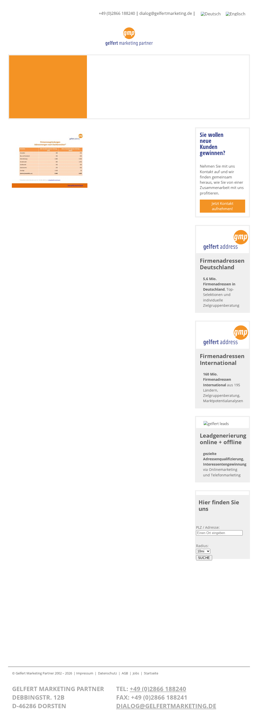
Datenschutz (107, 673)
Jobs (136, 673)
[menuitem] (210, 13)
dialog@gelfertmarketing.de (165, 13)
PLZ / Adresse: (208, 527)
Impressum (84, 673)
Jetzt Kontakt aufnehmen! (222, 206)
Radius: (202, 545)
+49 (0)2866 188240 (117, 13)
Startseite (151, 673)
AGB (125, 673)
